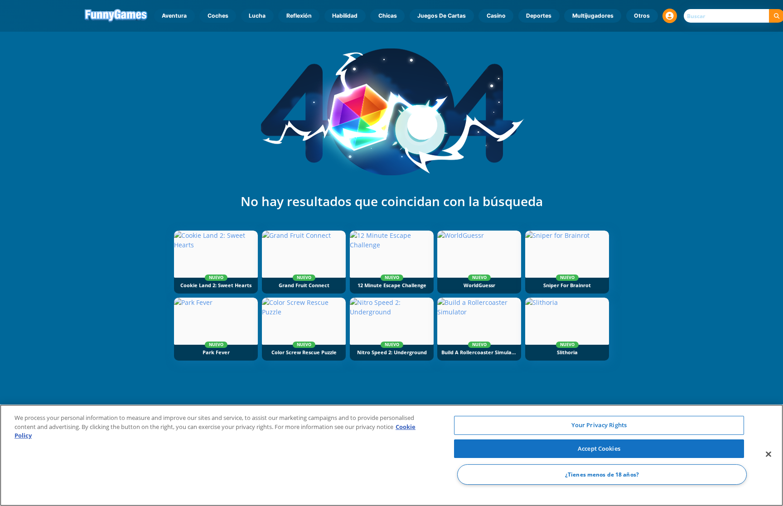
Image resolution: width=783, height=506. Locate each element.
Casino (496, 15)
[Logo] (116, 16)
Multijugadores (593, 15)
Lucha (257, 15)
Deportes (538, 15)
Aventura (174, 15)
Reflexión (299, 15)
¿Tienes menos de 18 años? (602, 474)
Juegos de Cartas (441, 15)
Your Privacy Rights (599, 425)
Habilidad (345, 15)
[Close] (768, 454)
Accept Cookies (599, 448)
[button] (669, 16)
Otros (642, 15)
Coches (218, 15)
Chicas (387, 15)
